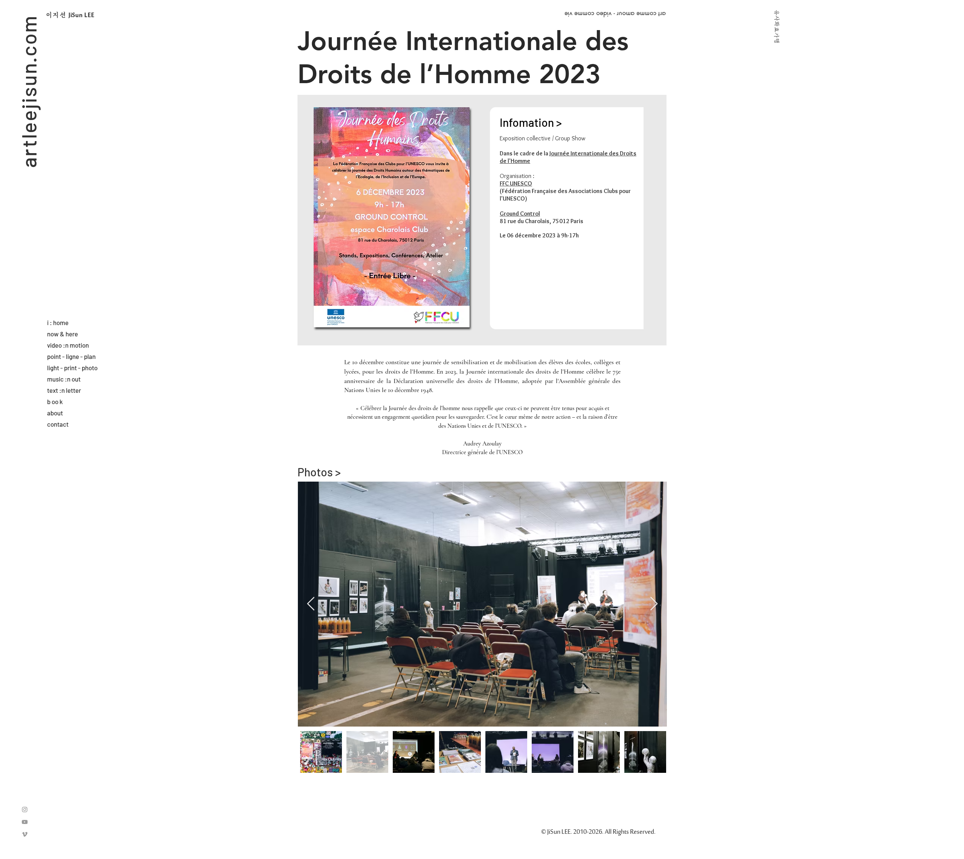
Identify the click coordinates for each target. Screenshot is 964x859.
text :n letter (64, 390)
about (55, 413)
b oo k (55, 401)
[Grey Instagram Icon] (24, 809)
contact (58, 424)
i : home (58, 322)
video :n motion (68, 345)
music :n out (64, 379)
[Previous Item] (311, 604)
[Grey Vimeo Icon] (24, 834)
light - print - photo (72, 367)
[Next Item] (654, 604)
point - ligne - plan (71, 356)
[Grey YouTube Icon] (24, 822)
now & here (62, 334)
